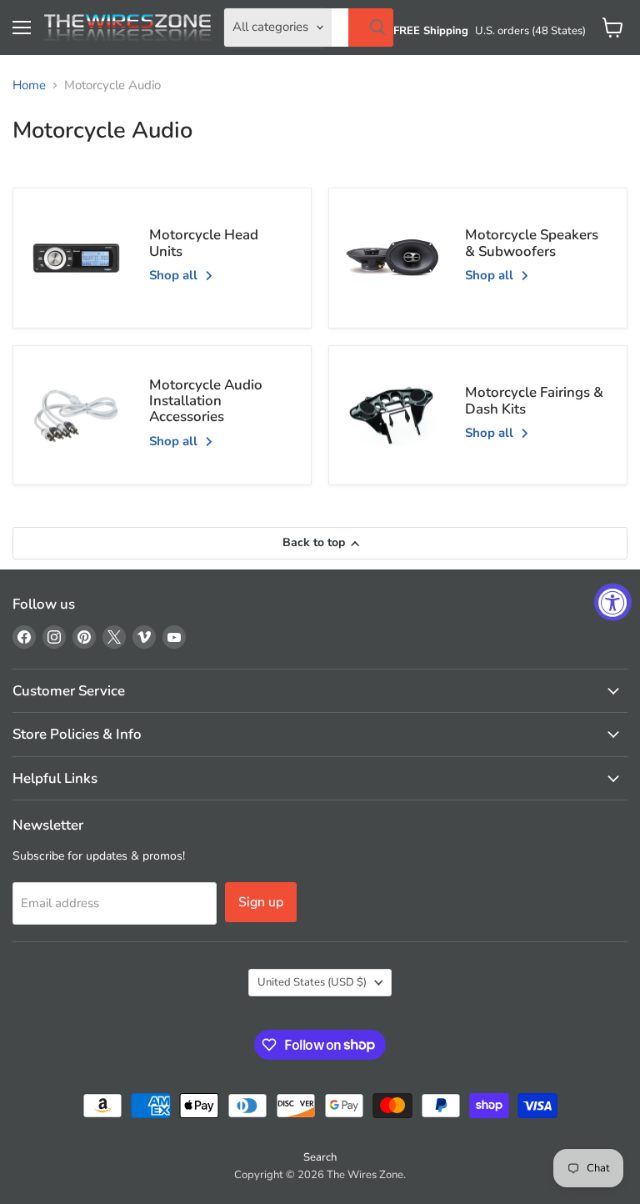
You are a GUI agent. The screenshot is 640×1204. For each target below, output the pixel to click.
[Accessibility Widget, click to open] (613, 602)
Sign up (260, 902)
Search (320, 1157)
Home (29, 85)
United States (312, 982)
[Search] (370, 27)
